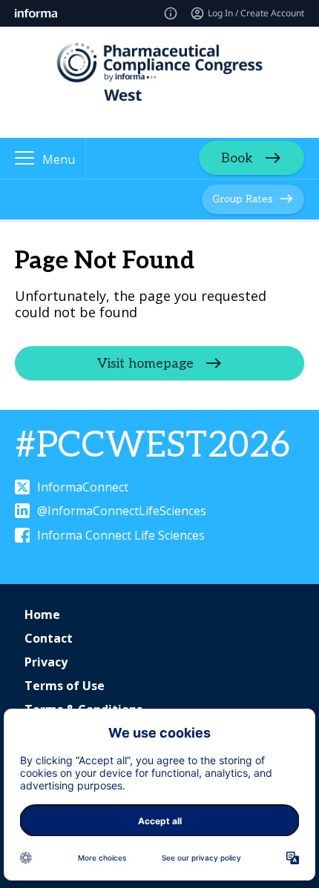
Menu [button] (58, 159)
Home (42, 614)
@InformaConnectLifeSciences (121, 511)
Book (237, 158)
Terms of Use (64, 685)
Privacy (46, 662)
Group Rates (242, 199)
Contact (48, 638)
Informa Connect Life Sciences (121, 535)
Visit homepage (145, 363)
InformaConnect (82, 487)
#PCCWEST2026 (152, 446)
